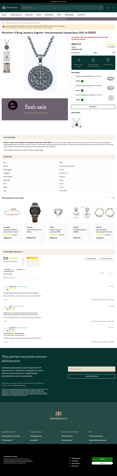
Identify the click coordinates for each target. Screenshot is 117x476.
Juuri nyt (81, 15)
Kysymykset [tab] (19, 269)
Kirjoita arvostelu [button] (107, 258)
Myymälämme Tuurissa (11, 436)
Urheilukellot (16, 15)
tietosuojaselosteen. (19, 385)
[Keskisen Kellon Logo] (10, 8)
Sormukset (49, 15)
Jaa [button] (6, 299)
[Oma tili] (107, 7)
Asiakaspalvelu (36, 436)
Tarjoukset (69, 15)
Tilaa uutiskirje (91, 376)
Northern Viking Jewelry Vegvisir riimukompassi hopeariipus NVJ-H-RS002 (22, 23)
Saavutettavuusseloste (98, 440)
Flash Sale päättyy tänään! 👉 (58, 19)
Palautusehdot (67, 440)
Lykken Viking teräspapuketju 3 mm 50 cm (89, 76)
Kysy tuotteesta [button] (91, 258)
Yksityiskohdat (9, 137)
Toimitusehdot (67, 436)
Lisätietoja (7, 157)
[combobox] (62, 7)
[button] (113, 198)
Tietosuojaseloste (96, 436)
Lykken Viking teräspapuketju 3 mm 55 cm (89, 85)
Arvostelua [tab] (7, 269)
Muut (59, 15)
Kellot (4, 15)
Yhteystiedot (7, 440)
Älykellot (29, 15)
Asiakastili (34, 440)
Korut (38, 15)
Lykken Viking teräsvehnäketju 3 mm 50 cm (89, 95)
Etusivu (2, 23)
